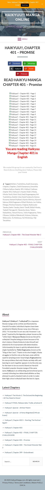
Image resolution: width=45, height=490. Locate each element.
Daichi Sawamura (23, 186)
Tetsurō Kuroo (17, 212)
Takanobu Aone (23, 210)
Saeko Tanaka (14, 207)
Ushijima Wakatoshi (16, 215)
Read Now (25, 5)
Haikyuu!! (16, 192)
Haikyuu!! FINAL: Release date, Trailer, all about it (23, 403)
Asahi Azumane (32, 184)
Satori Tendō (24, 207)
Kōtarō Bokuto (27, 202)
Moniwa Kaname (15, 205)
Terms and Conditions (22, 483)
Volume (28, 215)
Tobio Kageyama (29, 212)
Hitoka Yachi (7, 194)
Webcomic (7, 218)
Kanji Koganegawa (28, 194)
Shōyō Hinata (35, 207)
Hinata (34, 192)
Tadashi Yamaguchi (10, 210)
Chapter (6, 186)
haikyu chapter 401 (16, 189)
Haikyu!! (27, 189)
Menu (24, 39)
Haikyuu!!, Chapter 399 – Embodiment (19, 452)
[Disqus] (22, 280)
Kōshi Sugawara (15, 202)
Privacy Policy (7, 483)
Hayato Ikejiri (26, 192)
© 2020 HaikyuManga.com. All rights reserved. (22, 480)
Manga (5, 205)
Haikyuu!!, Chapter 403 (13, 428)
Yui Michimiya (27, 218)
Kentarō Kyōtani (16, 199)
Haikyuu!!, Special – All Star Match (17, 408)
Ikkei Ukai (17, 194)
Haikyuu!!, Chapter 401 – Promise (17, 440)
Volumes (34, 215)
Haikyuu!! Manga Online (22, 17)
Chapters (12, 186)
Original (25, 205)
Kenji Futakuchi (28, 197)
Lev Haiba (37, 202)
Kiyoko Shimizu (28, 199)
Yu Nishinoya (16, 218)
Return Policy (37, 483)
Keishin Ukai (16, 197)
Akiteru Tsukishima (18, 184)
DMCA (22, 485)
